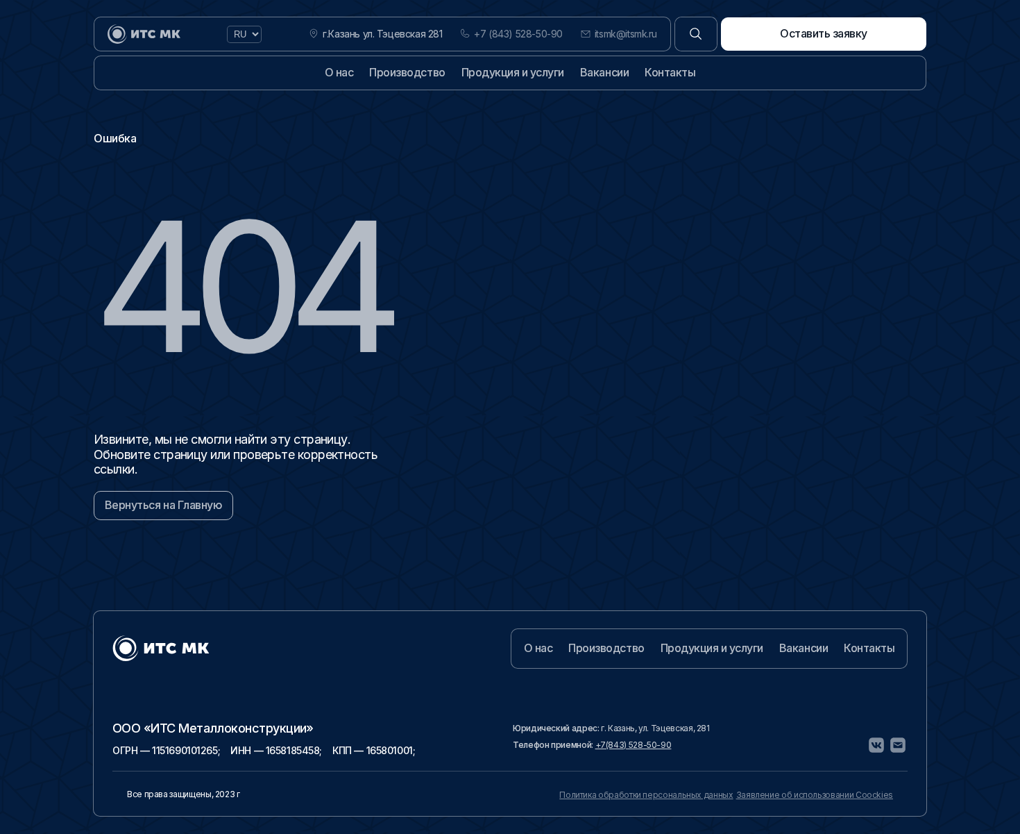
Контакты (670, 72)
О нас (339, 72)
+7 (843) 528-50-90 (518, 34)
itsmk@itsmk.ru (626, 34)
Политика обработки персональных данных (646, 795)
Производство (407, 72)
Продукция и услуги (512, 72)
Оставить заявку (823, 33)
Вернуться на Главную (163, 505)
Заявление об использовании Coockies (814, 795)
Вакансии (604, 72)
